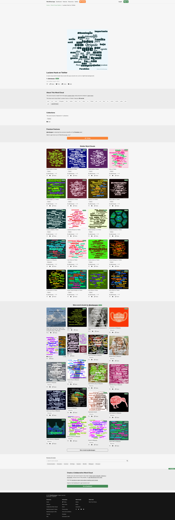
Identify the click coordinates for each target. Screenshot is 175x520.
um (100, 101)
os (87, 101)
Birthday (72, 464)
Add (71, 84)
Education (59, 464)
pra (125, 101)
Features (65, 1)
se (107, 101)
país (48, 104)
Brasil (92, 101)
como (112, 101)
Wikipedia (49, 262)
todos (71, 101)
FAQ (47, 516)
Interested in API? (66, 516)
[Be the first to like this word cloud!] (47, 84)
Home (48, 5)
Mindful (85, 464)
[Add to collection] (50, 175)
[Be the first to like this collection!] (47, 358)
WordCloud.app (50, 1)
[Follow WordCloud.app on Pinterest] (83, 509)
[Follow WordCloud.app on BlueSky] (81, 509)
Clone (64, 84)
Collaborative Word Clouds (52, 506)
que (48, 101)
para (121, 101)
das (104, 101)
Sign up (126, 1)
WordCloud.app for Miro (51, 511)
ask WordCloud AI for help (95, 477)
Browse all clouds (51, 457)
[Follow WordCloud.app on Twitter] (78, 509)
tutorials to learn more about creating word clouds (85, 480)
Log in (120, 1)
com (56, 101)
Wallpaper (91, 464)
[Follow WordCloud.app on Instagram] (76, 509)
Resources (71, 1)
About (63, 506)
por (96, 101)
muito (116, 101)
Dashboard (59, 1)
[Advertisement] (87, 16)
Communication (51, 464)
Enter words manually (94, 475)
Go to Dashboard (87, 486)
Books (77, 504)
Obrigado (61, 101)
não (67, 101)
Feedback (64, 514)
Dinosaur (98, 464)
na (79, 101)
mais (84, 101)
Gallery (76, 1)
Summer (66, 464)
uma (76, 101)
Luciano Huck (70, 95)
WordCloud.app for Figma (51, 509)
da (52, 101)
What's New (64, 504)
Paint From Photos (93, 502)
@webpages (51, 78)
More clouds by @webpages (87, 450)
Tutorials (48, 514)
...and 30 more (54, 104)
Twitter (49, 118)
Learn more (90, 95)
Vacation (79, 464)
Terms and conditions (66, 511)
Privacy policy (65, 509)
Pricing (83, 1)
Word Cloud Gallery (56, 5)
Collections (78, 506)
